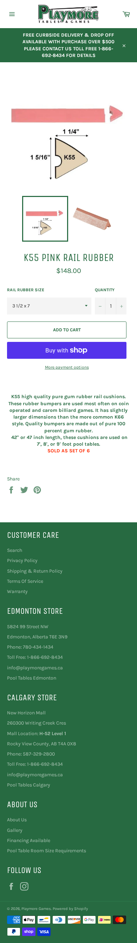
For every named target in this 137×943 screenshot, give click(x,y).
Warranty (17, 591)
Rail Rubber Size (25, 289)
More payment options (67, 367)
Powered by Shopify (70, 908)
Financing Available (28, 840)
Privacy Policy (22, 560)
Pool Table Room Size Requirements (46, 851)
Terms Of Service (25, 581)
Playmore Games (36, 908)
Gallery (14, 830)
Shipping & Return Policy (35, 571)
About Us (17, 820)
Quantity (105, 289)
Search (14, 550)
